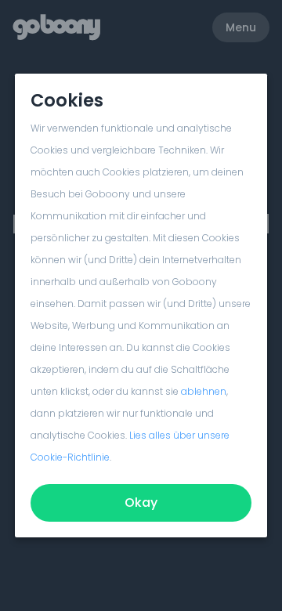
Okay (141, 503)
